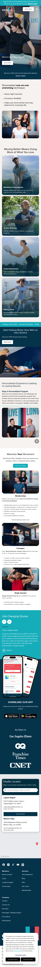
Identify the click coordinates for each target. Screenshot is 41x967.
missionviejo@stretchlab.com (13, 826)
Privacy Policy (17, 951)
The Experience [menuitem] (27, 872)
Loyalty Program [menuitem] (7, 880)
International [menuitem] (6, 918)
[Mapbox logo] (5, 854)
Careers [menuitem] (4, 898)
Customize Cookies (20, 955)
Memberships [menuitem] (26, 888)
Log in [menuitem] (4, 876)
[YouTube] (18, 862)
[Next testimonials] (9, 619)
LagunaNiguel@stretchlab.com (13, 804)
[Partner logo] (20, 734)
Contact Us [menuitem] (6, 902)
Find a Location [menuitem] (7, 872)
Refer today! (32, 4)
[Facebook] (3, 862)
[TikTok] (13, 862)
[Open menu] (37, 9)
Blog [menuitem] (23, 876)
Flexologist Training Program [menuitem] (11, 910)
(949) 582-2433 (9, 828)
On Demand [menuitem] (6, 884)
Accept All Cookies (13, 959)
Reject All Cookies (28, 959)
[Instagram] (8, 862)
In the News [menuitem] (6, 914)
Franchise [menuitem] (5, 906)
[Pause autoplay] (37, 439)
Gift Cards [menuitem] (25, 884)
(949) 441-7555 (8, 806)
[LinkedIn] (22, 862)
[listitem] (20, 804)
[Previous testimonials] (4, 619)
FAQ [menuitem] (23, 880)
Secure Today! (20, 75)
